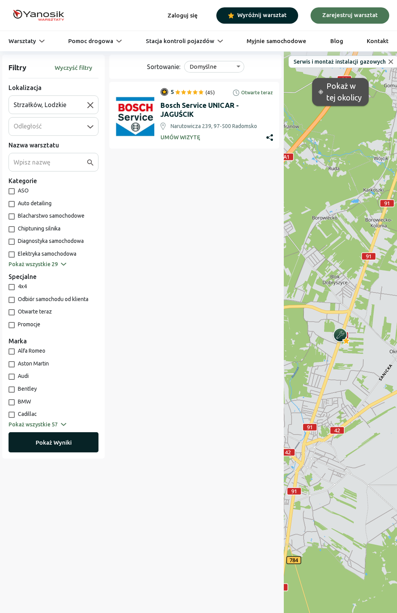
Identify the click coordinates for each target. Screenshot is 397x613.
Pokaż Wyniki (54, 442)
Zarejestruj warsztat (350, 15)
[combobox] (50, 104)
